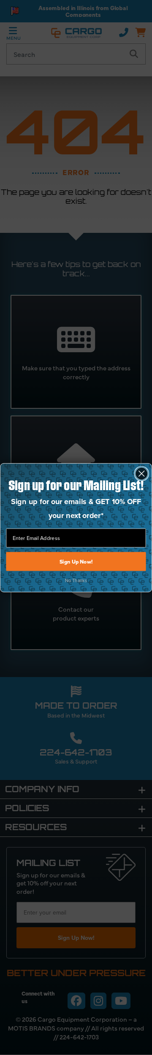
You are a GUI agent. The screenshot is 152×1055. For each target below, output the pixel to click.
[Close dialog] (142, 473)
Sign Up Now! (76, 561)
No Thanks (76, 580)
